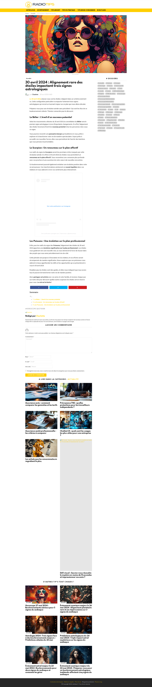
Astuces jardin (119, 85)
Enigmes (101, 93)
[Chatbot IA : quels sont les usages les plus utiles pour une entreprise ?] (76, 420)
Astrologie (30, 10)
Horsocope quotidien (35, 309)
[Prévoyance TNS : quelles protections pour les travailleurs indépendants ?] (76, 392)
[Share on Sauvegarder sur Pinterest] (78, 287)
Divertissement (43, 10)
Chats (120, 88)
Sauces (101, 122)
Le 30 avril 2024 (35, 99)
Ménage (101, 112)
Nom (27, 356)
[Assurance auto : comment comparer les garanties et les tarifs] (41, 392)
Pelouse (117, 114)
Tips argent (55, 10)
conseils (101, 91)
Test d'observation (111, 122)
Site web (28, 366)
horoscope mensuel (104, 104)
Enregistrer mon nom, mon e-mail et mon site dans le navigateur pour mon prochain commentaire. (56, 371)
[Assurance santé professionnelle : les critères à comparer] (41, 420)
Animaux (109, 83)
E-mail (27, 361)
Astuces (110, 85)
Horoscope (121, 93)
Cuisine (108, 91)
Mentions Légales (69, 682)
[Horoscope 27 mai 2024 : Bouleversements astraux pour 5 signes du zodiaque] (41, 595)
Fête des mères (111, 93)
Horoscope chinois (104, 96)
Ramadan (102, 120)
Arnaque (117, 83)
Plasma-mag (98, 682)
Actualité (73, 379)
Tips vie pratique (68, 10)
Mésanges (110, 112)
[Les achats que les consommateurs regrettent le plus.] (41, 448)
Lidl (117, 109)
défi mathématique (119, 91)
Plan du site (78, 682)
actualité (101, 83)
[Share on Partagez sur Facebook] (39, 287)
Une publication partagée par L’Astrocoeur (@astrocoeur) (58, 233)
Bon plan (113, 88)
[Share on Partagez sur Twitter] (58, 287)
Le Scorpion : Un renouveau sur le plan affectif (49, 302)
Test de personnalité (104, 125)
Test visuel (102, 128)
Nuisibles (101, 114)
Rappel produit (112, 120)
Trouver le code (119, 128)
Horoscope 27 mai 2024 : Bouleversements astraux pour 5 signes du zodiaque (40, 608)
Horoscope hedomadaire (106, 101)
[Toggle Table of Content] (31, 297)
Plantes (101, 117)
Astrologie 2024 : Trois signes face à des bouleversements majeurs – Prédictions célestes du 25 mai (41, 638)
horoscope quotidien (119, 104)
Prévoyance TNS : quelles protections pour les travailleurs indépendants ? (75, 405)
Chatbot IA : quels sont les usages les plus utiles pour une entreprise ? (75, 433)
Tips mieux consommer (86, 10)
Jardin (111, 109)
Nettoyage (119, 112)
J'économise (102, 109)
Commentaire (29, 336)
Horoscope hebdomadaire (106, 99)
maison (123, 109)
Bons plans (101, 10)
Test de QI (116, 125)
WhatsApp (102, 130)
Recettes (121, 120)
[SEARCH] (126, 10)
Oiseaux (109, 114)
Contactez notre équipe (56, 682)
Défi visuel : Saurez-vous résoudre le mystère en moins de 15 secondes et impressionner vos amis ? (76, 575)
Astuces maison (103, 88)
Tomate (110, 128)
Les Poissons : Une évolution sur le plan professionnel (52, 305)
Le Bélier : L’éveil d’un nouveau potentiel (47, 299)
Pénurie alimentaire (111, 117)
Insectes (116, 106)
